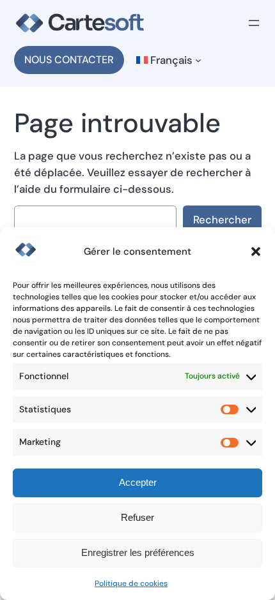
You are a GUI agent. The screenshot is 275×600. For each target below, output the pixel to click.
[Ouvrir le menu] (254, 23)
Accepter (138, 482)
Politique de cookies (131, 583)
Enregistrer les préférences (137, 552)
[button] (255, 251)
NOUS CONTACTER (69, 59)
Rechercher (222, 220)
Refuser (137, 517)
